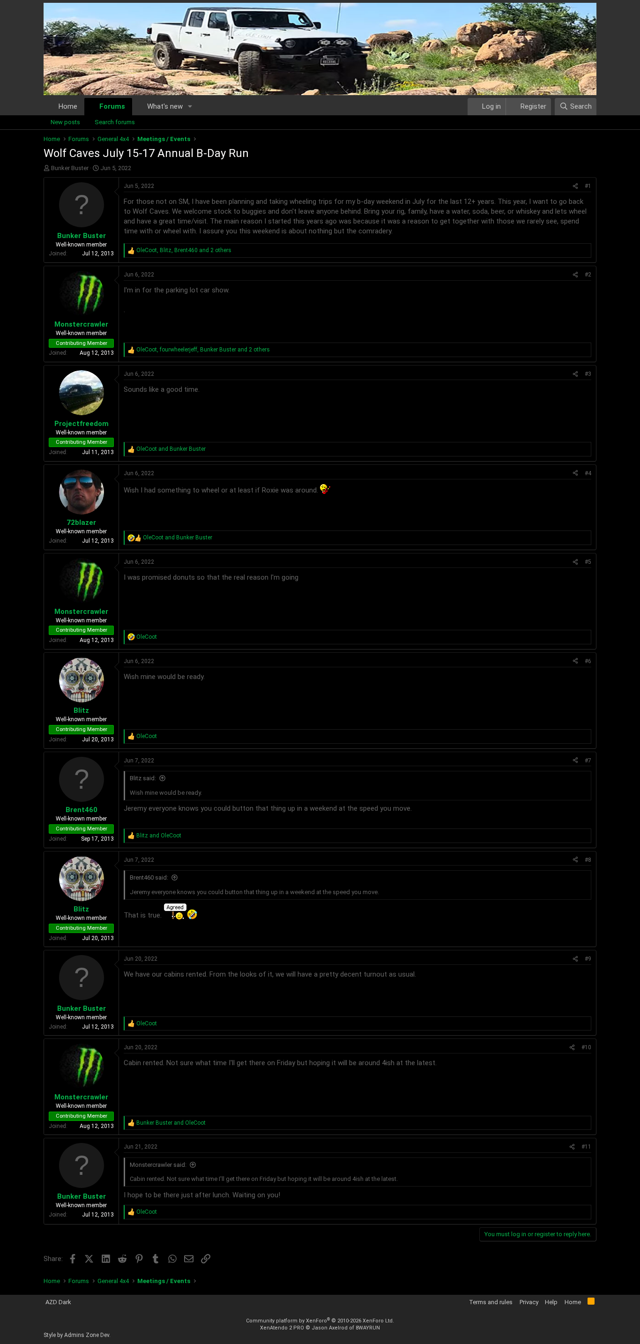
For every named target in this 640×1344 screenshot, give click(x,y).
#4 (588, 473)
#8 (588, 860)
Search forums (115, 122)
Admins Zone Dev (86, 1335)
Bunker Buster (70, 168)
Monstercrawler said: (158, 1164)
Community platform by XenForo (320, 1321)
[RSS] (591, 1303)
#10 (586, 1047)
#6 (588, 661)
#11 (586, 1146)
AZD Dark (58, 1302)
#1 (588, 186)
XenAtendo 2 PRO (282, 1328)
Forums (112, 106)
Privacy (529, 1302)
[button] (190, 106)
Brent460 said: (149, 877)
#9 (588, 959)
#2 (588, 274)
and (171, 449)
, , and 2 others (183, 250)
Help (551, 1302)
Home (68, 106)
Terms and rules (491, 1302)
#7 (588, 760)
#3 (588, 374)
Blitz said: (143, 778)
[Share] (575, 186)
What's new (165, 106)
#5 (588, 562)
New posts (65, 122)
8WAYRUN (368, 1328)
